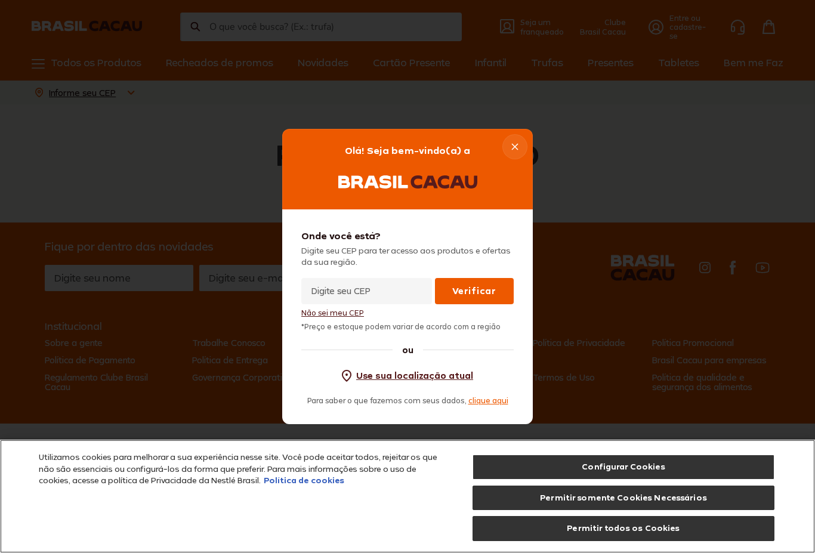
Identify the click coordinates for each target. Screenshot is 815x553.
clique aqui (488, 400)
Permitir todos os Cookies (623, 528)
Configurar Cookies (623, 466)
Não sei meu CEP (332, 313)
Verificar (474, 291)
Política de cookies (304, 480)
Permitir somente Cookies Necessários (623, 497)
